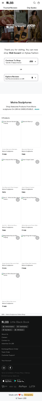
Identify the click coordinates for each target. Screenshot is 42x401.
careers (4, 337)
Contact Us (6, 340)
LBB (3, 314)
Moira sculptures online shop (15, 314)
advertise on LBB (8, 343)
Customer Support (8, 355)
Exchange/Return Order (10, 349)
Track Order (6, 352)
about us (5, 334)
